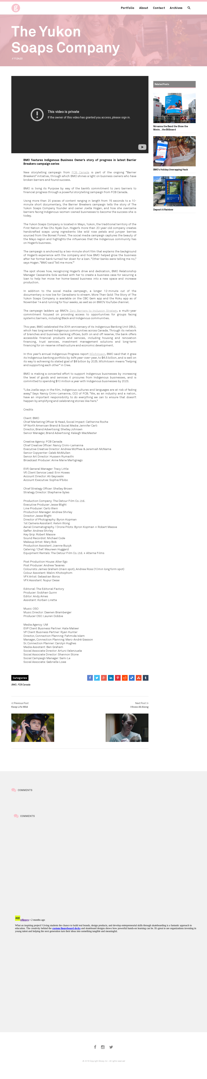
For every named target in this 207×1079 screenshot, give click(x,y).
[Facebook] (95, 1047)
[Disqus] (106, 867)
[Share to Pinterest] (118, 678)
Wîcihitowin (97, 354)
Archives (176, 8)
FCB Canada (80, 172)
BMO (13, 684)
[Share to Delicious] (132, 678)
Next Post (139, 705)
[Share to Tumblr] (145, 678)
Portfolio (127, 8)
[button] (189, 8)
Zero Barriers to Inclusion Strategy (93, 310)
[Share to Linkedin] (111, 678)
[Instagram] (103, 1047)
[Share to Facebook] (90, 678)
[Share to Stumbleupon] (139, 678)
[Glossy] (21, 7)
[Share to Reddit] (125, 678)
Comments (25, 790)
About (143, 8)
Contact (159, 8)
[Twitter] (111, 1047)
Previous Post (20, 705)
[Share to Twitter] (97, 678)
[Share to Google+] (104, 678)
